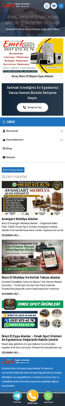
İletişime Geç (35, 107)
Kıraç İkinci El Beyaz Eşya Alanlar (32, 76)
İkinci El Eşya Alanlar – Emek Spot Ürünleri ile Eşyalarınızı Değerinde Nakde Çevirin (32, 337)
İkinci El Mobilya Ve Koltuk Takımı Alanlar (31, 277)
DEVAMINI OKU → (11, 235)
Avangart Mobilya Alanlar (20, 219)
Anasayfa (11, 29)
